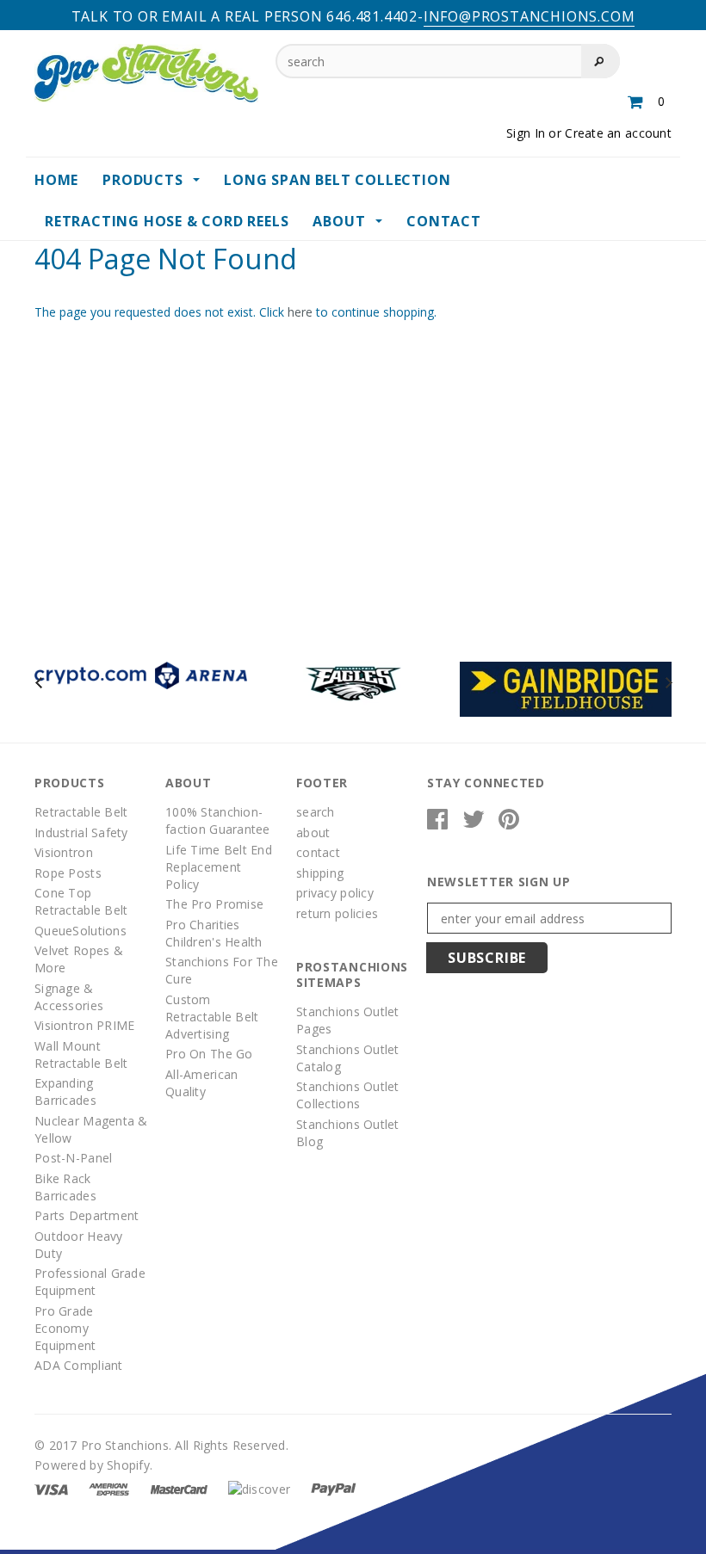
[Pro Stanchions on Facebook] (437, 823)
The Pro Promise (214, 904)
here (300, 312)
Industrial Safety (81, 832)
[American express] (109, 1488)
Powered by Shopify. (93, 1465)
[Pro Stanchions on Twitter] (473, 823)
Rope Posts (68, 873)
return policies (337, 913)
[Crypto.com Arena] (140, 674)
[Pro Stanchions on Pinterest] (509, 823)
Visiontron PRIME (84, 1025)
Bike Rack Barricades (65, 1187)
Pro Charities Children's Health (214, 933)
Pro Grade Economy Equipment (65, 1328)
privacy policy (335, 893)
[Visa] (51, 1488)
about (313, 832)
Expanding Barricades (65, 1091)
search (315, 812)
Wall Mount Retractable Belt (80, 1054)
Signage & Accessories (68, 997)
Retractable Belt (80, 812)
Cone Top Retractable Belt (80, 901)
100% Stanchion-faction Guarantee (217, 820)
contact (318, 852)
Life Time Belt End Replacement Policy (218, 867)
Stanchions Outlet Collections (347, 1095)
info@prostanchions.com (529, 16)
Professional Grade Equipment (90, 1281)
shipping (320, 873)
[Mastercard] (179, 1488)
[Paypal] (333, 1488)
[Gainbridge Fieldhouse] (566, 688)
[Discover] (259, 1488)
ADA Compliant (78, 1365)
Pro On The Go (209, 1053)
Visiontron (63, 852)
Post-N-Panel (73, 1158)
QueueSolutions (80, 930)
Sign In (525, 133)
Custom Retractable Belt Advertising (211, 1016)
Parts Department (86, 1215)
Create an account (618, 133)
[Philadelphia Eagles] (353, 682)
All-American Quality (201, 1083)
